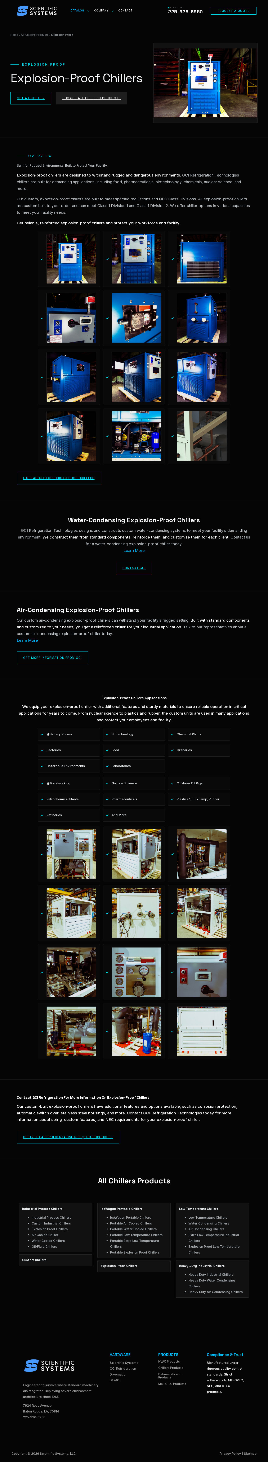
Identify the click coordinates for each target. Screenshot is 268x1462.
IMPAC (114, 1380)
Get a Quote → (31, 98)
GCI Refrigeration (123, 1369)
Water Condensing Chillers (208, 1223)
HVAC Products (169, 1361)
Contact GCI (134, 568)
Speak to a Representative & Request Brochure (68, 1137)
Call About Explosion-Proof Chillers (59, 478)
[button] (233, 11)
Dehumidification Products (170, 1375)
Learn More (134, 550)
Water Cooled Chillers (48, 1241)
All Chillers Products (35, 34)
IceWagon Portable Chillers (130, 1217)
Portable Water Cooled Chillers (133, 1229)
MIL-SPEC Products (172, 1384)
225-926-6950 (34, 1417)
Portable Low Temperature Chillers (136, 1235)
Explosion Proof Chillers (50, 1229)
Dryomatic (117, 1374)
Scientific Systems (124, 1363)
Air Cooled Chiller (45, 1235)
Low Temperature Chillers (207, 1217)
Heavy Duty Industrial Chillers (210, 1275)
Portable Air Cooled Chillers (131, 1223)
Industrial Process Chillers (51, 1217)
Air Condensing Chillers (206, 1229)
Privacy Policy (230, 1454)
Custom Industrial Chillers (51, 1223)
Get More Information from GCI (52, 658)
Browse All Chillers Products (91, 98)
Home (14, 34)
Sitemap (250, 1454)
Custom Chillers (34, 1260)
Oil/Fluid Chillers (44, 1247)
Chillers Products (170, 1367)
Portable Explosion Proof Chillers (135, 1252)
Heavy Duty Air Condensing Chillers (215, 1292)
